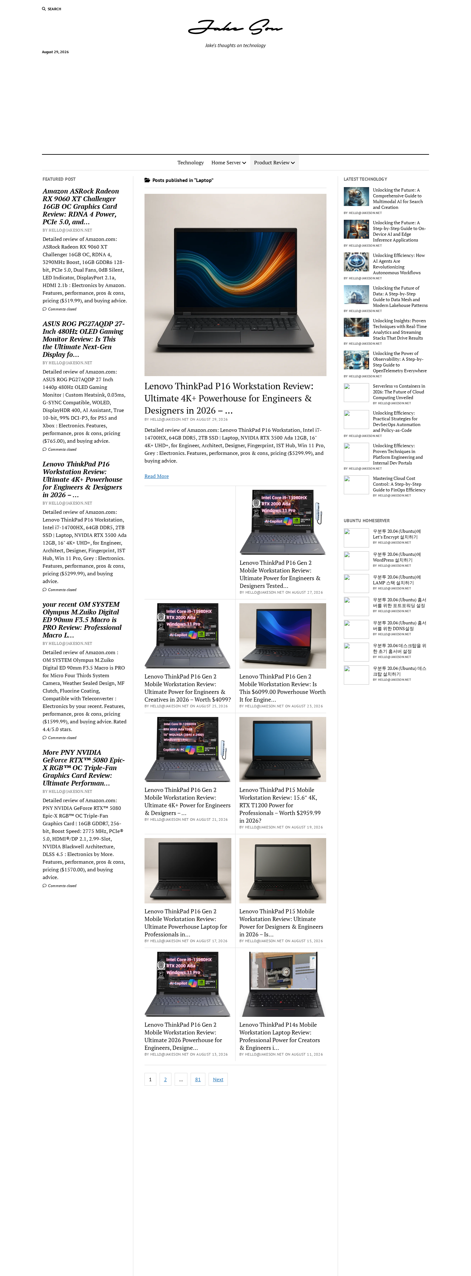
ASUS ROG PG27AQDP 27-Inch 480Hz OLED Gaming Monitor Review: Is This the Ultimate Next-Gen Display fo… (84, 339)
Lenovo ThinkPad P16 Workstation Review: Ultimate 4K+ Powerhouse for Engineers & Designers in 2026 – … (82, 479)
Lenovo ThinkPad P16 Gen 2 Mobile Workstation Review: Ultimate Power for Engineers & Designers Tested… (280, 574)
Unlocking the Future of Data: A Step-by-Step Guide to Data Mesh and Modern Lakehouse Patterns (400, 296)
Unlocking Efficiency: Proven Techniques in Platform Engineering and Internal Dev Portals (398, 454)
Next (218, 1079)
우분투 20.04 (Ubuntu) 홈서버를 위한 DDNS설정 (399, 625)
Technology (191, 162)
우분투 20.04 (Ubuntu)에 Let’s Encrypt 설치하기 (397, 534)
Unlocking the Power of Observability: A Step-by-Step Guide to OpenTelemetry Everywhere (400, 362)
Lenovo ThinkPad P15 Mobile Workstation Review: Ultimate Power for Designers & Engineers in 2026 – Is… (281, 922)
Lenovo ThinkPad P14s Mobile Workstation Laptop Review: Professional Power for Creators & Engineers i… (279, 1036)
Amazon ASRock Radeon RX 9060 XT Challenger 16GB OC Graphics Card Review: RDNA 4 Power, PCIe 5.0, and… (81, 206)
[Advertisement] (235, 101)
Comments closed (61, 309)
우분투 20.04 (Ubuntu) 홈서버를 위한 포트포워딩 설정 (399, 602)
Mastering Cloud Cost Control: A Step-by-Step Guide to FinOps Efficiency (399, 484)
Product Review (272, 162)
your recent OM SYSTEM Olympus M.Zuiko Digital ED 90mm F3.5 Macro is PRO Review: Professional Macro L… (82, 619)
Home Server (226, 162)
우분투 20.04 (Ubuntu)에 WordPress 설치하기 (397, 557)
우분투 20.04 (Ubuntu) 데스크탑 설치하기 (399, 671)
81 (198, 1079)
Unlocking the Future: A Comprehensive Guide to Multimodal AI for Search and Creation (398, 198)
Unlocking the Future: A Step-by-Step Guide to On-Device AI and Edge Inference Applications (399, 231)
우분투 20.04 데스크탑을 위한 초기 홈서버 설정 (399, 648)
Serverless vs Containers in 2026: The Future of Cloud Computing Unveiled (399, 391)
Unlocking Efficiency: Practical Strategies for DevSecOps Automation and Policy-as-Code (396, 421)
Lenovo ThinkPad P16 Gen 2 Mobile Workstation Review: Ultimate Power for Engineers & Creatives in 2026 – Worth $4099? (188, 687)
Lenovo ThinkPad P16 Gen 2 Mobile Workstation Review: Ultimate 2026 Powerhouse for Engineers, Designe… (183, 1036)
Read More (157, 476)
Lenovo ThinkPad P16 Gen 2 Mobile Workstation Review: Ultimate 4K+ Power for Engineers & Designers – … (188, 801)
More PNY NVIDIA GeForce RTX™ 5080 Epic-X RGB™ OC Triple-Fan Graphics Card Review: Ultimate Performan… (84, 767)
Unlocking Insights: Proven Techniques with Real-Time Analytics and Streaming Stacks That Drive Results (400, 329)
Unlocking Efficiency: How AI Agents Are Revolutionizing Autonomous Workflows (399, 264)
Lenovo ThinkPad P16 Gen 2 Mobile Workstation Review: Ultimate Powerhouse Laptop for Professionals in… (186, 922)
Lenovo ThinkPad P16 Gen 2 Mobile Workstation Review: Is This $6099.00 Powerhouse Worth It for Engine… (282, 687)
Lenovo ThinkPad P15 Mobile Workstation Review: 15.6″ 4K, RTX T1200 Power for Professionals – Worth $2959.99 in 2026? (280, 805)
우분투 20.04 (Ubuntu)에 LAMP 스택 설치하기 (397, 580)
